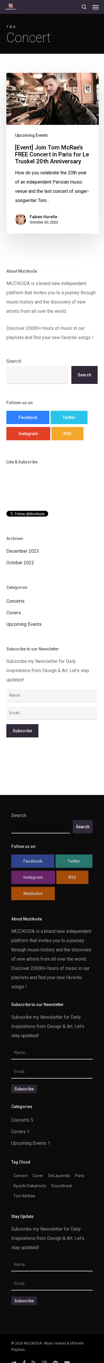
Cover (38, 1175)
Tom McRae (24, 1196)
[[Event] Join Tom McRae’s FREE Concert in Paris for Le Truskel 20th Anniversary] (52, 153)
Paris (79, 1175)
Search (13, 361)
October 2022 (20, 562)
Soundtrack (61, 1185)
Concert (20, 1175)
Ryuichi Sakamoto (29, 1185)
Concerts (15, 601)
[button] (95, 7)
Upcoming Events (31, 135)
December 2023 (22, 551)
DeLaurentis (59, 1175)
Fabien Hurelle (43, 216)
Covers (13, 612)
